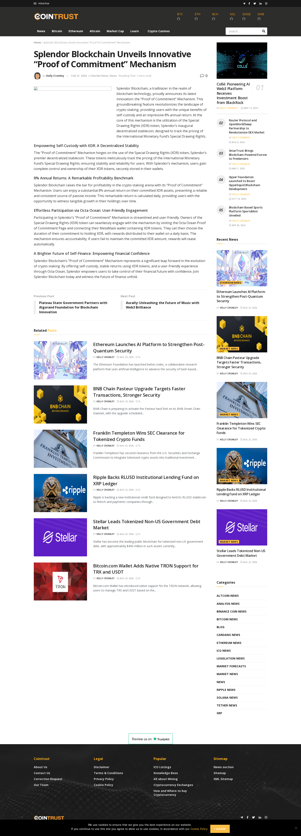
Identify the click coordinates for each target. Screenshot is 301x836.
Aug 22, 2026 (126, 445)
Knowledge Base (166, 773)
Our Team (41, 785)
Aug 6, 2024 (237, 142)
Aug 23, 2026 (126, 357)
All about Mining (166, 779)
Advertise (43, 3)
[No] (296, 828)
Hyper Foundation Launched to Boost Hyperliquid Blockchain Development (244, 183)
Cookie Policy (103, 785)
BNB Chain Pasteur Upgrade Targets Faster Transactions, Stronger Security (139, 391)
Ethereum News (230, 282)
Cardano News (228, 635)
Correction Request (48, 779)
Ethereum (76, 31)
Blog (220, 627)
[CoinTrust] (49, 818)
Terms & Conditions (108, 773)
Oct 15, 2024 (238, 198)
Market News (100, 75)
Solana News (227, 697)
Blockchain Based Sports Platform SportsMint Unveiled (246, 211)
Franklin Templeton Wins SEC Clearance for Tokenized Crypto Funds (139, 436)
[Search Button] (263, 31)
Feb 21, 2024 (79, 75)
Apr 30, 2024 (238, 225)
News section (224, 767)
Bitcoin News (227, 619)
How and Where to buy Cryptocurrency (170, 793)
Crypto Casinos (159, 31)
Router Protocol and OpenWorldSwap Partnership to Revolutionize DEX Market (247, 126)
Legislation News (231, 658)
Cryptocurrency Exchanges (173, 785)
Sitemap (220, 773)
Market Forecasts (231, 666)
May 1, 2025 (238, 168)
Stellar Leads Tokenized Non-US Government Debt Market (241, 553)
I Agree (220, 829)
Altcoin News (228, 596)
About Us (40, 767)
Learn (134, 31)
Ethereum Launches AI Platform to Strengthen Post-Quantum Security (241, 296)
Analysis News (228, 604)
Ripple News (226, 690)
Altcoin (95, 31)
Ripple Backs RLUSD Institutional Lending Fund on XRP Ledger (241, 491)
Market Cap (115, 31)
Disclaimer (101, 767)
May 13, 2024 (250, 107)
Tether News (227, 705)
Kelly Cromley (55, 75)
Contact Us (42, 773)
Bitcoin (57, 31)
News (41, 31)
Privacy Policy (104, 779)
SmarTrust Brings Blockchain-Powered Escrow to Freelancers (248, 155)
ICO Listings (162, 767)
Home (37, 42)
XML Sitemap (223, 779)
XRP (219, 713)
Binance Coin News (232, 611)
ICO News (224, 651)
